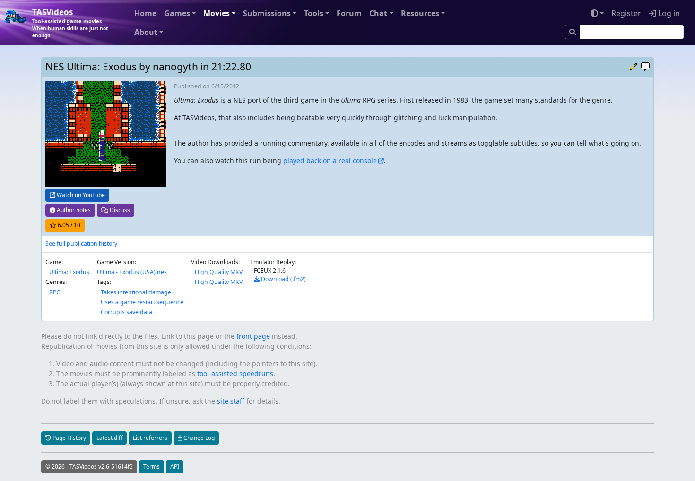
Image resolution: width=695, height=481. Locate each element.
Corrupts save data (126, 312)
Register (626, 13)
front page (253, 336)
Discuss (119, 210)
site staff (230, 400)
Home (145, 13)
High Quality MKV (219, 272)
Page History (68, 438)
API (174, 467)
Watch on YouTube (80, 195)
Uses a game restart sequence (142, 302)
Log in (668, 13)
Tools (313, 13)
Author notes (73, 210)
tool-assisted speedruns (235, 373)
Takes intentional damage (136, 292)
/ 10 (69, 225)
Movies (216, 13)
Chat (378, 13)
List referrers (150, 438)
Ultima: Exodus (69, 272)
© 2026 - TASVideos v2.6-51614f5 (89, 467)
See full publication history (81, 244)
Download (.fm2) (283, 279)
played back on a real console (330, 160)
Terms (151, 467)
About (145, 32)
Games (177, 13)
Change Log (198, 438)
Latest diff (109, 438)
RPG (55, 292)
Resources (420, 13)
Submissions (267, 13)
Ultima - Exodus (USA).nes (132, 272)
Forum (349, 13)
